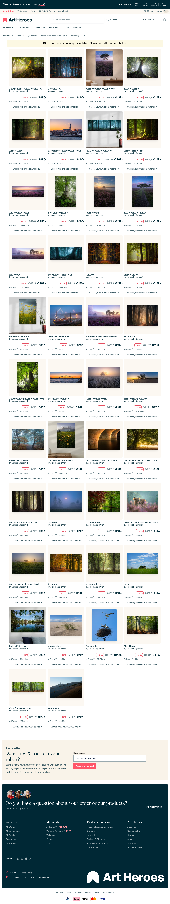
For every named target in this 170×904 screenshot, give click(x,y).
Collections (23, 27)
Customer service (98, 822)
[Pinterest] (22, 858)
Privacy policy (108, 892)
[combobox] (77, 19)
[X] (30, 858)
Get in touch (156, 806)
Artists (39, 27)
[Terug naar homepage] (17, 20)
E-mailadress (79, 753)
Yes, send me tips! (85, 766)
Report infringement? (92, 892)
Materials (53, 27)
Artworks (7, 27)
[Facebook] (26, 858)
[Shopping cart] (164, 19)
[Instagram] (17, 858)
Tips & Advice (71, 27)
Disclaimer (78, 892)
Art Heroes (135, 822)
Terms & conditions (64, 892)
